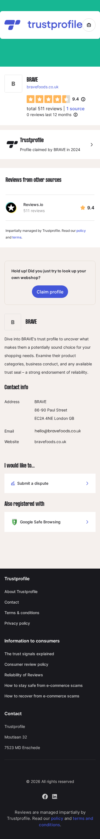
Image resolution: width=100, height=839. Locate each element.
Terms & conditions (21, 612)
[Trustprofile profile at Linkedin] (55, 795)
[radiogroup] (48, 99)
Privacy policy (17, 623)
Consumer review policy (26, 664)
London (61, 418)
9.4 (78, 99)
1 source (75, 108)
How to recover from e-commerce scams (41, 696)
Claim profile (50, 292)
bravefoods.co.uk (43, 86)
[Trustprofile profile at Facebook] (45, 795)
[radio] (30, 99)
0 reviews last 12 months (49, 114)
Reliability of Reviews (23, 674)
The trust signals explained (29, 653)
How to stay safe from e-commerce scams (43, 685)
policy (81, 230)
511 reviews (34, 210)
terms (16, 237)
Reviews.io (33, 204)
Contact (11, 602)
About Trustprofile (21, 591)
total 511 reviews (44, 108)
